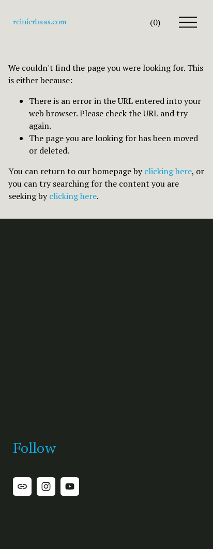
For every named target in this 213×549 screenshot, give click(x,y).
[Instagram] (46, 486)
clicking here (168, 171)
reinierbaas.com (40, 22)
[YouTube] (69, 486)
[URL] (22, 486)
